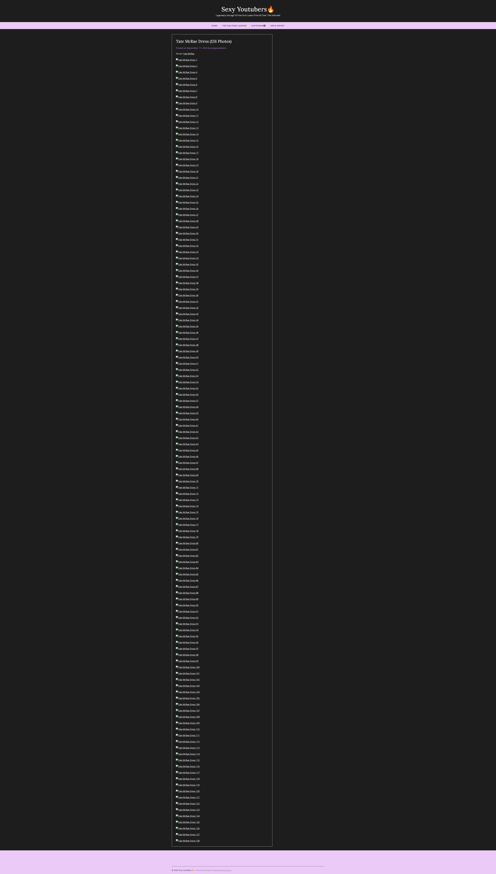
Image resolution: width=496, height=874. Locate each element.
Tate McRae (188, 53)
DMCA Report (277, 25)
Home (214, 25)
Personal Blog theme (222, 870)
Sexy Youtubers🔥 (248, 9)
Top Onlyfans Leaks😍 (234, 25)
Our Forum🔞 (258, 25)
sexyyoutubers (218, 47)
